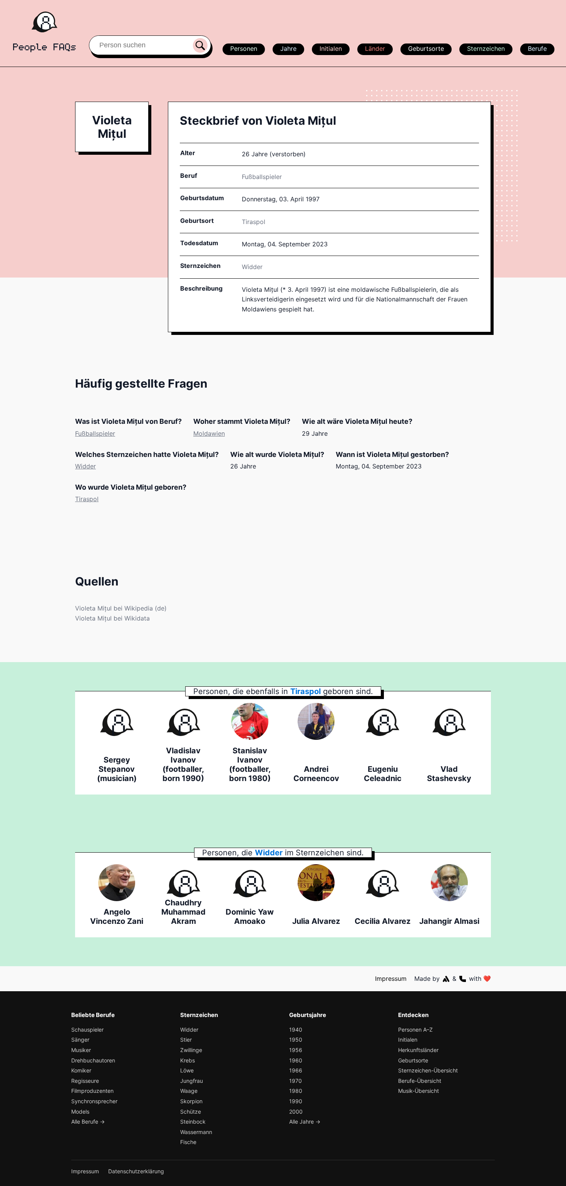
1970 (295, 1080)
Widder (252, 267)
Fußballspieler (262, 177)
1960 (295, 1060)
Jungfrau (191, 1080)
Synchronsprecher (94, 1101)
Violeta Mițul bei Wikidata (112, 618)
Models (80, 1111)
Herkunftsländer (418, 1050)
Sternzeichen (486, 48)
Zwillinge (191, 1050)
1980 (295, 1090)
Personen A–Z (415, 1029)
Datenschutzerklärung (136, 1171)
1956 (295, 1050)
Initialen (331, 48)
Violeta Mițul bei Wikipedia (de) (121, 608)
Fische (188, 1142)
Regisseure (85, 1080)
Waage (189, 1090)
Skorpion (191, 1101)
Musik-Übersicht (418, 1090)
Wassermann (196, 1132)
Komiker (81, 1070)
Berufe (537, 48)
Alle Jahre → (304, 1121)
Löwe (187, 1070)
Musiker (81, 1050)
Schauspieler (87, 1029)
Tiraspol (87, 499)
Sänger (80, 1039)
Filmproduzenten (92, 1090)
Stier (186, 1039)
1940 (295, 1029)
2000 (296, 1111)
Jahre (288, 48)
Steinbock (193, 1121)
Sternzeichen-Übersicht (428, 1070)
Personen (243, 48)
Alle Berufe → (88, 1121)
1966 (295, 1070)
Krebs (187, 1060)
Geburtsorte (426, 48)
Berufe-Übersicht (419, 1080)
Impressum (391, 978)
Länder (375, 48)
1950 (295, 1039)
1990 (295, 1101)
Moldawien (209, 433)
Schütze (190, 1111)
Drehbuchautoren (93, 1060)
